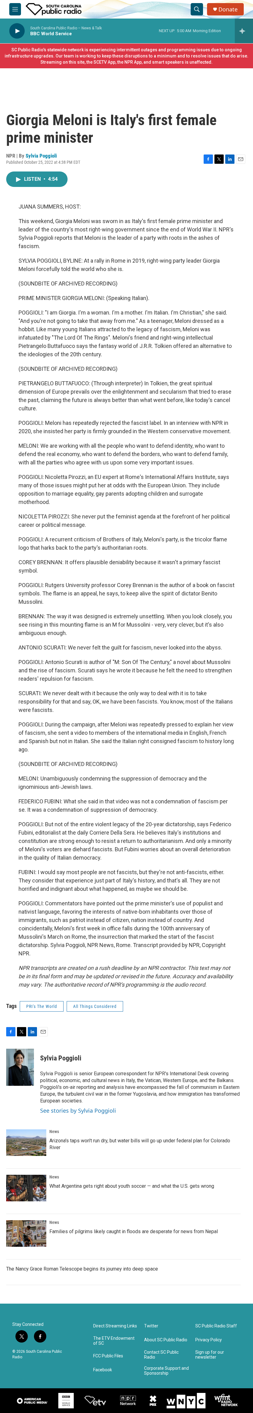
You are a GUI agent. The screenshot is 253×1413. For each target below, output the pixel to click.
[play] (17, 31)
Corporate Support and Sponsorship (166, 1371)
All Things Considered (95, 1006)
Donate (228, 9)
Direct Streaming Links (115, 1326)
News (54, 1131)
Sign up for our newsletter (209, 1355)
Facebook (102, 1370)
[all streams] (244, 31)
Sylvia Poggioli (41, 156)
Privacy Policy (208, 1340)
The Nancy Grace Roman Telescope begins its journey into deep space (82, 1269)
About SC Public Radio (165, 1340)
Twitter (151, 1326)
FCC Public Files (108, 1356)
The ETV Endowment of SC (114, 1341)
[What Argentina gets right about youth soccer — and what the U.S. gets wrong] (26, 1188)
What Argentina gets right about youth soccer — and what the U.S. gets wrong (131, 1186)
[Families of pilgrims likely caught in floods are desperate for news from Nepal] (26, 1233)
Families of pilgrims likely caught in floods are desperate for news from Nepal (133, 1231)
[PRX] (153, 1400)
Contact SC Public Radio (161, 1355)
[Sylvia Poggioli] (20, 1067)
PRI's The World (41, 1006)
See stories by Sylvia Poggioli (78, 1110)
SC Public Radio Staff (216, 1326)
